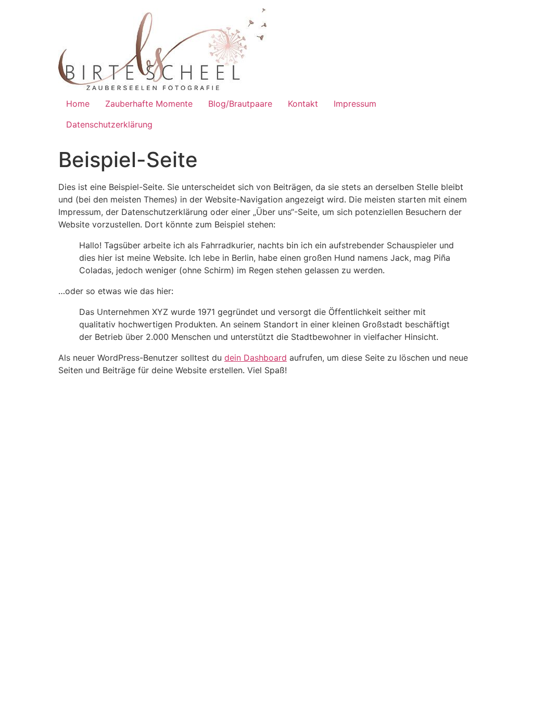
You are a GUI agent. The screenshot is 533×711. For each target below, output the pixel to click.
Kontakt (303, 103)
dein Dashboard (255, 357)
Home (78, 103)
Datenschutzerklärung (109, 124)
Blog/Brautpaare (240, 103)
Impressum (355, 103)
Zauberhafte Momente (149, 103)
